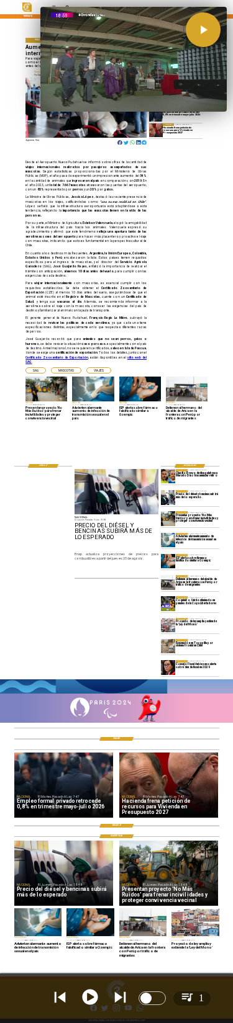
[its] (168, 540)
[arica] (168, 582)
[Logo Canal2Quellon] (27, 11)
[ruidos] (168, 518)
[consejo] (168, 667)
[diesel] (168, 497)
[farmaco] (168, 561)
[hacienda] (156, 129)
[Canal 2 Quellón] (116, 693)
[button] (35, 370)
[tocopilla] (168, 646)
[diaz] (168, 476)
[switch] (152, 998)
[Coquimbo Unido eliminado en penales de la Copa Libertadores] (168, 603)
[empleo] (156, 115)
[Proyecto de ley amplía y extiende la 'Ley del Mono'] (168, 625)
